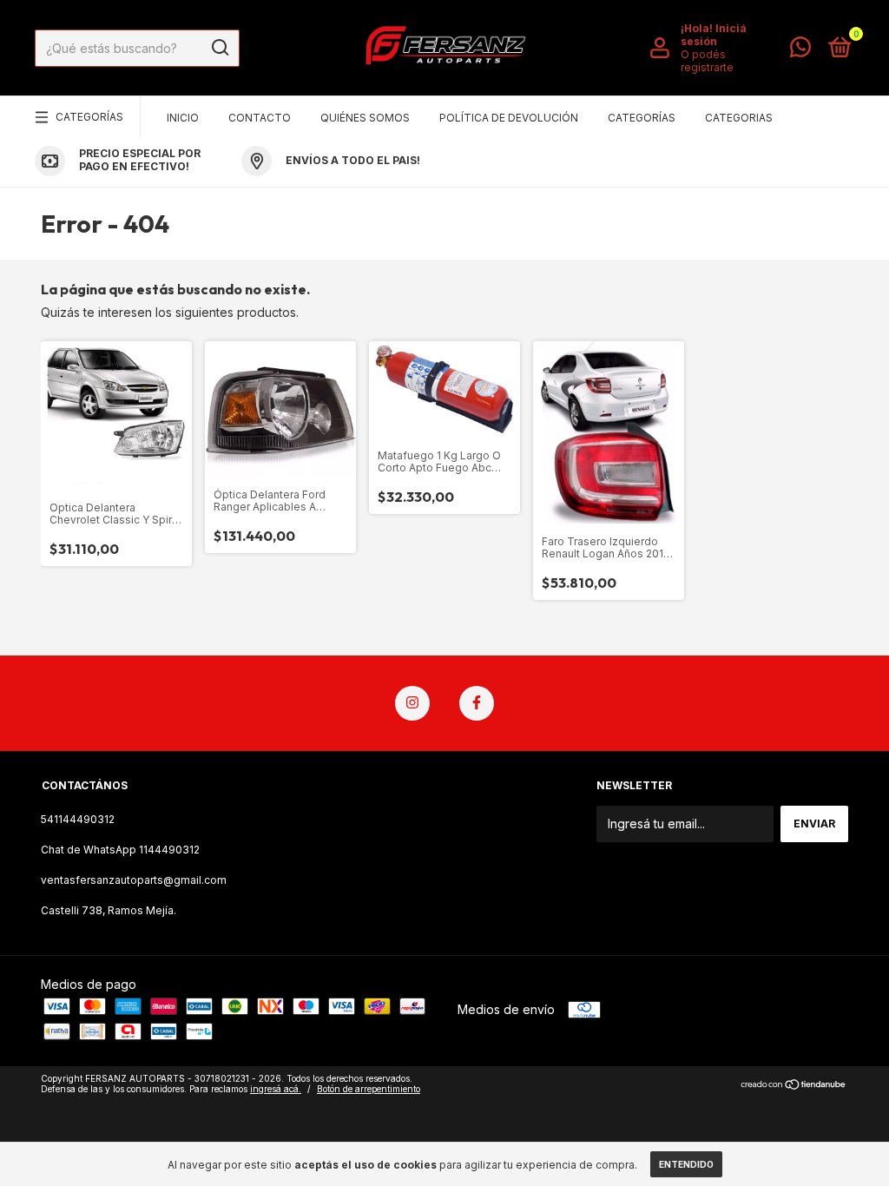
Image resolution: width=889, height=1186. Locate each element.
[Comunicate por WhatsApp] (800, 51)
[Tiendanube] (794, 1085)
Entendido (686, 1164)
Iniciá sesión (714, 35)
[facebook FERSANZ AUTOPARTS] (476, 703)
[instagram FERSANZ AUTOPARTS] (412, 703)
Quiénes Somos (365, 117)
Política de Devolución (508, 117)
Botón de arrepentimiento (368, 1089)
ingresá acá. (275, 1089)
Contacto (259, 117)
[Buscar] (219, 47)
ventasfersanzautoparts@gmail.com (134, 879)
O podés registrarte (707, 61)
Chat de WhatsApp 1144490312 (120, 849)
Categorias (739, 117)
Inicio (183, 117)
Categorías (89, 116)
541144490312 (78, 819)
